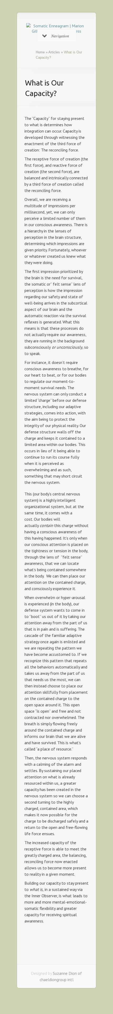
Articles (54, 52)
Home (40, 52)
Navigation (60, 35)
